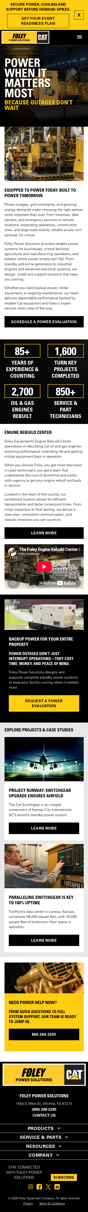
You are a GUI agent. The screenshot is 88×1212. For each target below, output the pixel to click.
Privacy (28, 1203)
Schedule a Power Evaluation (43, 321)
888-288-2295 (44, 1034)
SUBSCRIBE (63, 1177)
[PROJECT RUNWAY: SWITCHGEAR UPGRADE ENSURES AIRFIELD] (44, 759)
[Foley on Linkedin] (57, 1188)
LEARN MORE (44, 533)
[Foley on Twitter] (48, 1188)
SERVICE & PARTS (40, 1137)
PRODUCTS (41, 1128)
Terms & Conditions (52, 1203)
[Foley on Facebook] (39, 1188)
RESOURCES (40, 1146)
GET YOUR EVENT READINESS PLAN (38, 21)
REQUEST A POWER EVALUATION (44, 703)
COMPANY (41, 1155)
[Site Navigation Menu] (79, 37)
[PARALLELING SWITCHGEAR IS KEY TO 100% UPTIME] (44, 866)
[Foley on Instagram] (30, 1188)
